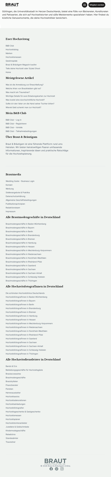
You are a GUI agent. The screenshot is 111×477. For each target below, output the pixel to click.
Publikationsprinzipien (15, 204)
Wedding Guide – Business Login (20, 181)
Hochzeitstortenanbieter (16, 423)
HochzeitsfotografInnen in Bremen (21, 312)
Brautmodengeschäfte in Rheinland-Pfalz (24, 261)
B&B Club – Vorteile (14, 127)
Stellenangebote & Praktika (18, 192)
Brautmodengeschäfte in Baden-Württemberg (26, 224)
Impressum (10, 211)
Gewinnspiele (11, 61)
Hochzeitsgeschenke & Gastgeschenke (23, 411)
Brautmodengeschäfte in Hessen (20, 246)
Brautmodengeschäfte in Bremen (20, 239)
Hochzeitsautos (12, 396)
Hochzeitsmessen (13, 57)
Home (8, 72)
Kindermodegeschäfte (15, 430)
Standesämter (12, 438)
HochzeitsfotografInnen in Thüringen (22, 353)
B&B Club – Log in (13, 120)
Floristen (9, 389)
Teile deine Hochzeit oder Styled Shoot (23, 68)
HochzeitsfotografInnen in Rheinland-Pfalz (24, 334)
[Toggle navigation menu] (84, 5)
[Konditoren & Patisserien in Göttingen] (12, 5)
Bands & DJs (11, 366)
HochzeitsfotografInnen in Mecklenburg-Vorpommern (29, 323)
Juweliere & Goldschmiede (17, 426)
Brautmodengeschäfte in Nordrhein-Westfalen (26, 258)
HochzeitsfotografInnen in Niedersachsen (24, 327)
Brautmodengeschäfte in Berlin (19, 231)
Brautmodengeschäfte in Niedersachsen (23, 254)
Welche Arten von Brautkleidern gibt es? (23, 88)
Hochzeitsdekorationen (16, 400)
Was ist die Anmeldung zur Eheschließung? (24, 84)
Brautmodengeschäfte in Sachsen (21, 269)
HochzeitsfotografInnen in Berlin (20, 304)
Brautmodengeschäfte (15, 377)
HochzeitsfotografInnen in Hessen (21, 319)
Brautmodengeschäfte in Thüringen (21, 280)
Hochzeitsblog (12, 49)
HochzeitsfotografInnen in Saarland (21, 338)
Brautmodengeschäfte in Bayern (20, 227)
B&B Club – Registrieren (16, 123)
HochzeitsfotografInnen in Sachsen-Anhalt (24, 346)
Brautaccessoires (13, 373)
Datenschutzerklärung (15, 196)
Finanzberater (12, 385)
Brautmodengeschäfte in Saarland (21, 265)
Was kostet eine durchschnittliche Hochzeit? (25, 99)
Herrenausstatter (13, 392)
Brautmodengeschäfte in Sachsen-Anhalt (24, 273)
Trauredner (10, 442)
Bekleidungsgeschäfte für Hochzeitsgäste (24, 370)
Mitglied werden (97, 5)
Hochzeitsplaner (13, 419)
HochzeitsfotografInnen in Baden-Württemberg (26, 297)
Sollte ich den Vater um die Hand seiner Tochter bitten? (30, 103)
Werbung (10, 188)
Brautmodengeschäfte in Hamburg (21, 242)
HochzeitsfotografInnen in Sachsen (21, 342)
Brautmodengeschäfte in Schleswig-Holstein (25, 277)
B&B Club (10, 45)
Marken (9, 53)
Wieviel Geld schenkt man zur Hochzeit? (23, 107)
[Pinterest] (56, 469)
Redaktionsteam (13, 207)
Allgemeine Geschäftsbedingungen (21, 200)
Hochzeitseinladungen (15, 404)
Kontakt (9, 185)
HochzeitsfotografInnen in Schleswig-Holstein (26, 350)
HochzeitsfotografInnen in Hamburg (21, 316)
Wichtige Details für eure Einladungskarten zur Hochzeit (30, 96)
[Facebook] (51, 469)
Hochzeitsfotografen (15, 408)
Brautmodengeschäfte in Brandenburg (23, 235)
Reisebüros (10, 434)
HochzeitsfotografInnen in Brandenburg (23, 308)
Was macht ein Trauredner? (18, 92)
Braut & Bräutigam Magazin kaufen (21, 64)
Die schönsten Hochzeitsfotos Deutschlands (25, 293)
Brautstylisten (12, 381)
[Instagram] (62, 469)
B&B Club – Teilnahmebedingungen (21, 131)
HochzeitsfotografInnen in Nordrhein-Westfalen (26, 331)
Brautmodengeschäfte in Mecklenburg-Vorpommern (29, 250)
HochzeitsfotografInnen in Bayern (20, 300)
